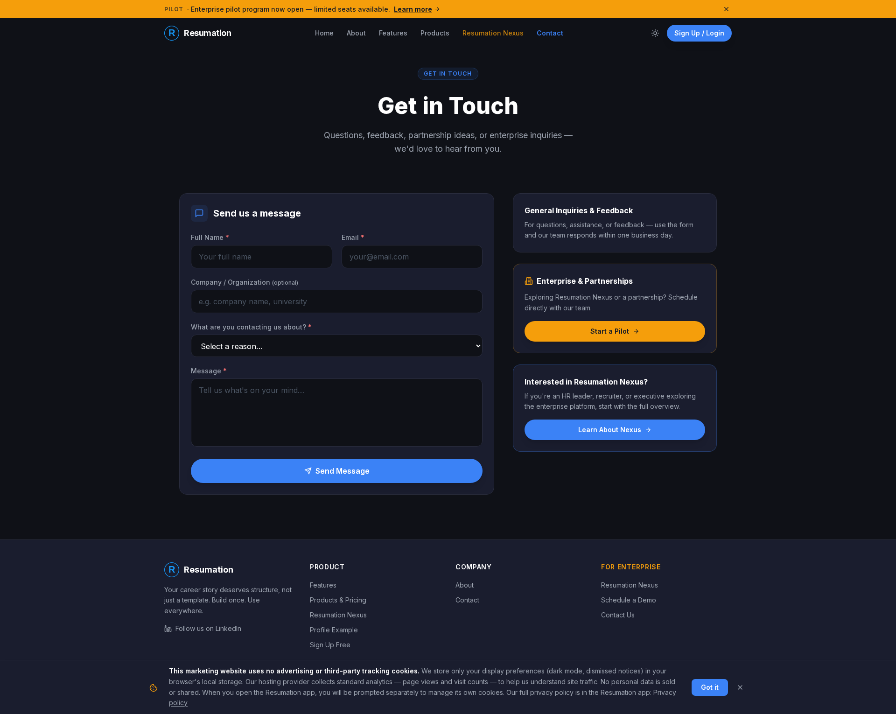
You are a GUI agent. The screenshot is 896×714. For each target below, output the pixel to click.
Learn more (413, 9)
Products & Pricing (338, 600)
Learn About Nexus (609, 430)
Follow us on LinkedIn (208, 628)
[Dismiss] (740, 687)
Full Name (210, 237)
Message (209, 371)
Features (393, 33)
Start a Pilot (609, 331)
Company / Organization (244, 282)
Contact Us (618, 615)
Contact (550, 33)
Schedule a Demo (628, 600)
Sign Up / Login (699, 33)
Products (434, 33)
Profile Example (334, 630)
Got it (710, 687)
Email (353, 237)
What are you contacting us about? (251, 327)
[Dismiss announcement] (726, 9)
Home (324, 33)
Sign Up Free (330, 645)
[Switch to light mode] (655, 33)
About (356, 33)
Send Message (342, 471)
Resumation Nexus (493, 33)
